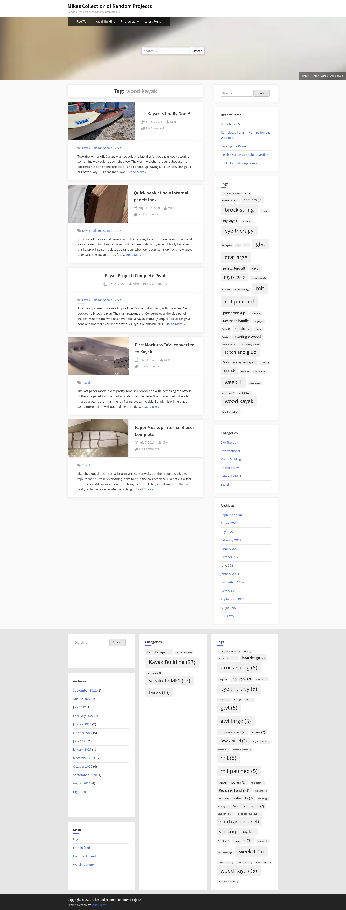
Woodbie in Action (233, 124)
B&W (247, 193)
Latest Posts (152, 21)
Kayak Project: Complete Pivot (135, 275)
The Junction (259, 371)
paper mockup (234, 313)
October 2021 (230, 557)
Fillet (238, 245)
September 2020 (233, 599)
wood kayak (239, 401)
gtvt (260, 244)
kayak (256, 268)
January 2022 (230, 549)
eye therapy (239, 230)
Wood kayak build (230, 412)
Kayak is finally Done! (169, 114)
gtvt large (236, 257)
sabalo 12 (242, 329)
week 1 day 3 (228, 393)
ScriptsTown (98, 905)
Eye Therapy (229, 442)
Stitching (265, 362)
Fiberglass (227, 245)
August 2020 (229, 608)
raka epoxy (256, 313)
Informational (230, 451)
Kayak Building (105, 21)
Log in (77, 839)
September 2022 (233, 515)
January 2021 (230, 574)
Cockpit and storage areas (239, 163)
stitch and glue (240, 352)
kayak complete (258, 278)
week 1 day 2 (255, 383)
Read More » (138, 172)
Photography (130, 21)
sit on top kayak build (250, 344)
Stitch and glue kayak (239, 362)
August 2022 (229, 523)
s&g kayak (259, 321)
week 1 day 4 (244, 393)
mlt (260, 288)
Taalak (86, 383)
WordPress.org (83, 864)
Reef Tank (83, 21)
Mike (173, 122)
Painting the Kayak (233, 146)
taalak (229, 371)
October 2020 (230, 591)
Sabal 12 (226, 329)
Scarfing (226, 337)
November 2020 (232, 582)
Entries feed (81, 848)
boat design (252, 200)
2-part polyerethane (231, 193)
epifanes (246, 221)
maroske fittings (241, 289)
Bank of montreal (230, 200)
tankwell (245, 371)
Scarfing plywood (248, 336)
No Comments (156, 128)
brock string (239, 209)
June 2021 (228, 565)
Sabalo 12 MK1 (113, 148)
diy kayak (230, 221)
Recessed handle (236, 321)
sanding (259, 329)
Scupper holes (229, 344)
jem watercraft (234, 268)
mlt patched (239, 301)
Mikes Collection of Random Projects (110, 6)
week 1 (233, 382)
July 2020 (227, 616)
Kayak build (234, 277)
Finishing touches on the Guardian (244, 155)
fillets (246, 245)
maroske (226, 289)
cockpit (264, 211)
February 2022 (231, 540)
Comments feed (84, 856)
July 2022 (227, 532)
